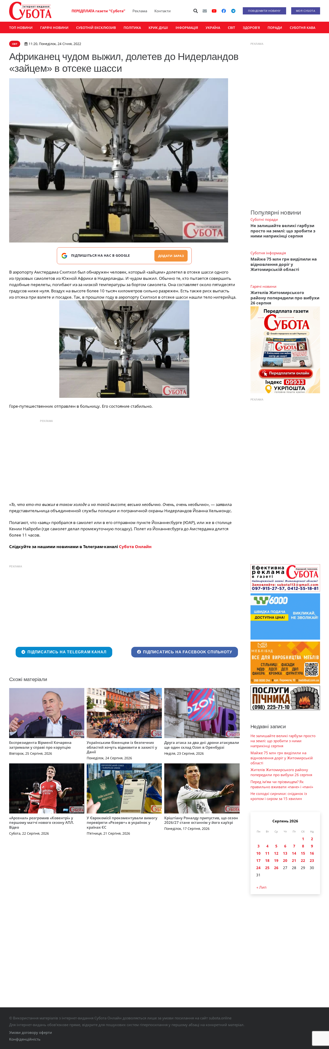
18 (267, 860)
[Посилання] (30, 11)
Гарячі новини (263, 286)
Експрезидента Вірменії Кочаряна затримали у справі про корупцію (40, 745)
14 (294, 853)
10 (258, 853)
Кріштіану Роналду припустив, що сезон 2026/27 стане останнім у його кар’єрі (201, 820)
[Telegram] (233, 11)
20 (285, 860)
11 (267, 853)
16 (312, 853)
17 (258, 860)
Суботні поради (264, 219)
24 (258, 867)
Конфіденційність (24, 1039)
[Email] (204, 11)
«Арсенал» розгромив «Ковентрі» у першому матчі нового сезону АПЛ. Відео (41, 822)
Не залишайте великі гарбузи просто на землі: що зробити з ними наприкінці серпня (282, 231)
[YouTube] (214, 11)
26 (276, 867)
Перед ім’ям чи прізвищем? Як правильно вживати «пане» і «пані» (281, 784)
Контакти (162, 10)
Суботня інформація (268, 252)
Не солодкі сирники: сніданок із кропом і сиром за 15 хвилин (278, 796)
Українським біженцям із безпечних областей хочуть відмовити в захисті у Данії (122, 747)
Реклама (139, 10)
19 (276, 860)
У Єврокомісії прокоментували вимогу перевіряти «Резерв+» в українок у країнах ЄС (122, 822)
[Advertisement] (124, 459)
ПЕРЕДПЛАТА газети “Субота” (98, 10)
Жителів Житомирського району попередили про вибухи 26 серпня (284, 298)
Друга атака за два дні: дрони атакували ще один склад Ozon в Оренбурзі (201, 745)
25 (267, 867)
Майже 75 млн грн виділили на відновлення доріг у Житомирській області (283, 264)
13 (285, 853)
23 (312, 860)
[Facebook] (223, 11)
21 (294, 860)
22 (303, 860)
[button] (195, 11)
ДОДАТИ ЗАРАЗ (171, 256)
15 (303, 853)
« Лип (261, 887)
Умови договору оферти (30, 1032)
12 (276, 853)
